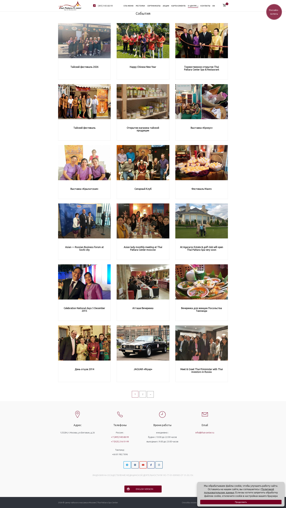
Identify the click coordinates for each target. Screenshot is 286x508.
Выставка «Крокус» (202, 127)
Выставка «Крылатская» (84, 189)
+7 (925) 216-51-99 (120, 441)
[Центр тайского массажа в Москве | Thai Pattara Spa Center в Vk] (135, 465)
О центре (192, 6)
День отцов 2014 (84, 369)
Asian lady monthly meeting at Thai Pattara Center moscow (143, 248)
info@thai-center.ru (204, 432)
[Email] (205, 412)
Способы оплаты (189, 502)
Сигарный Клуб (143, 189)
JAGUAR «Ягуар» (143, 369)
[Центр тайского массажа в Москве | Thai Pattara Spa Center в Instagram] (159, 465)
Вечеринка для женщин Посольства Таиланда (201, 309)
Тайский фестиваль (84, 127)
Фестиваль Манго (201, 189)
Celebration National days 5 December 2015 (84, 309)
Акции (166, 6)
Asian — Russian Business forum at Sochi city (84, 248)
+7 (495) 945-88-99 (120, 437)
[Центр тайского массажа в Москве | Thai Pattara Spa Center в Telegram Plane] (127, 465)
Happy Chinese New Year (143, 67)
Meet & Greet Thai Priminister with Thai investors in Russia (201, 370)
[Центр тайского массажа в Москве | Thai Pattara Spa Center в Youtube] (143, 465)
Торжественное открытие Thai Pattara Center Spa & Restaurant (201, 68)
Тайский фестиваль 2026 (84, 67)
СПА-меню (128, 6)
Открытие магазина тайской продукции (143, 129)
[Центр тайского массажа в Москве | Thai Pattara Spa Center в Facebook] (151, 465)
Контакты (205, 6)
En (214, 6)
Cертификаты (154, 6)
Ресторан (140, 6)
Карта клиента (178, 6)
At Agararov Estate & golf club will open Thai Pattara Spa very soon (201, 248)
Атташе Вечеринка (142, 308)
